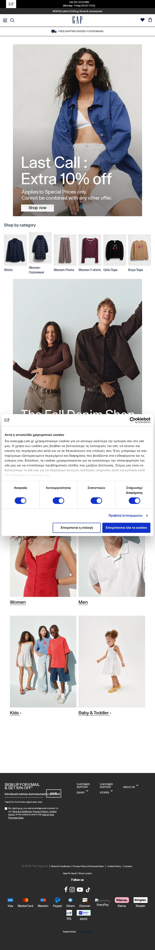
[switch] (58, 501)
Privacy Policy (40, 811)
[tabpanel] (77, 130)
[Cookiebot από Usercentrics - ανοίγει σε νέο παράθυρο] (132, 420)
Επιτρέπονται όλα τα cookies (126, 527)
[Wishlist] (142, 20)
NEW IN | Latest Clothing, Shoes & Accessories (77, 11)
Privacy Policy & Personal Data (88, 866)
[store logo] (77, 20)
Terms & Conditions (61, 866)
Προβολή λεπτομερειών (126, 515)
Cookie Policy (114, 866)
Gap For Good (69, 873)
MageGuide (84, 931)
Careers (128, 866)
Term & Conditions (22, 811)
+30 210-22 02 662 (79, 2)
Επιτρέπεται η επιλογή (77, 527)
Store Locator (85, 873)
